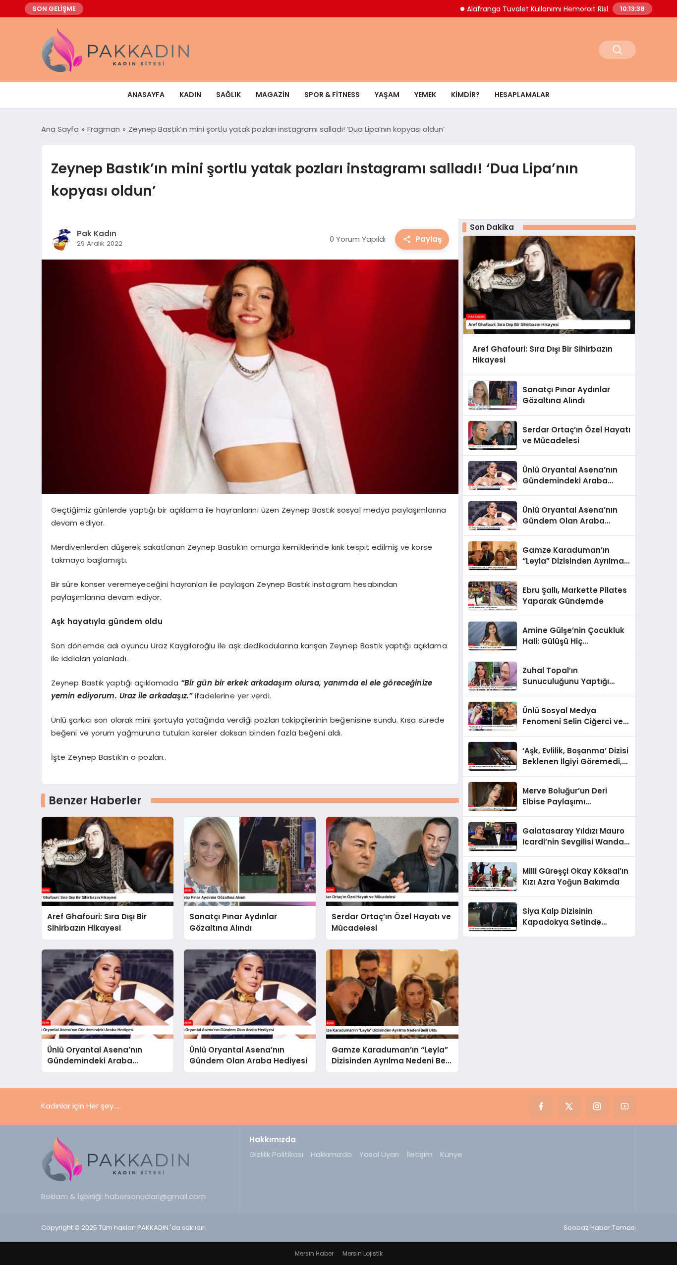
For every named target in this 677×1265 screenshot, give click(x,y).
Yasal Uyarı (379, 1154)
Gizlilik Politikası (276, 1154)
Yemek (425, 95)
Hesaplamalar (522, 95)
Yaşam (387, 95)
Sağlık (228, 95)
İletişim (419, 1154)
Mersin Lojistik (362, 1253)
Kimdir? (465, 95)
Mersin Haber (314, 1253)
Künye (451, 1154)
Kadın (190, 95)
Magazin (272, 95)
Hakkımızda (331, 1154)
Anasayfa (146, 95)
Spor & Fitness (332, 95)
